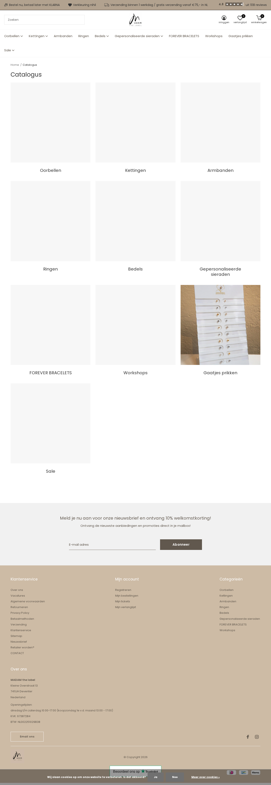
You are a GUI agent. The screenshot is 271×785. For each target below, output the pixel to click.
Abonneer (181, 544)
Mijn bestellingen (126, 596)
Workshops (214, 36)
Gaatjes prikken (240, 36)
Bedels (100, 36)
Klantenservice (21, 630)
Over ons (17, 590)
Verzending (19, 624)
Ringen (83, 36)
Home (15, 65)
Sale (7, 50)
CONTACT (17, 653)
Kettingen (36, 36)
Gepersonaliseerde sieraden (137, 36)
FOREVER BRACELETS (184, 36)
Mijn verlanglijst (125, 607)
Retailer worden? (22, 647)
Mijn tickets (122, 601)
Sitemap (16, 636)
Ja (155, 777)
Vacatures (18, 596)
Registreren (123, 590)
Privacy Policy (20, 613)
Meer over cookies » (205, 777)
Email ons (27, 737)
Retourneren (19, 607)
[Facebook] (248, 737)
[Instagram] (257, 737)
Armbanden (63, 36)
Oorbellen (11, 36)
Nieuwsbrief (19, 642)
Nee (175, 777)
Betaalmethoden (22, 619)
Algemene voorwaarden (28, 601)
